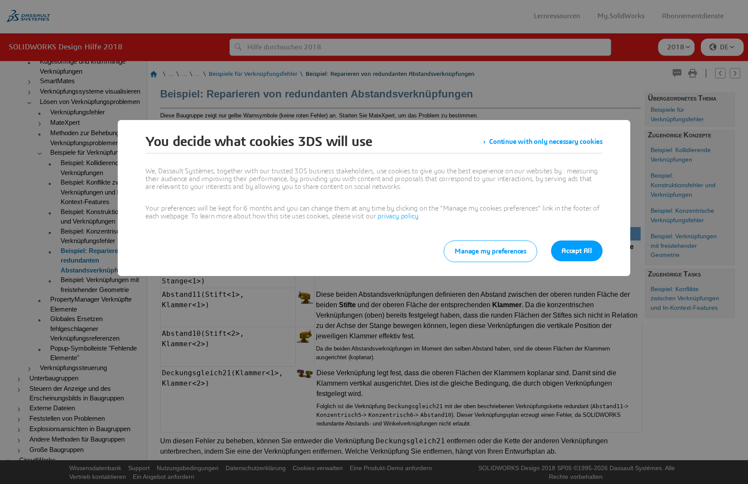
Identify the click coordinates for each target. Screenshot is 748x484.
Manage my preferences (490, 251)
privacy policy (397, 216)
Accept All (576, 250)
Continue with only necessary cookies (546, 141)
